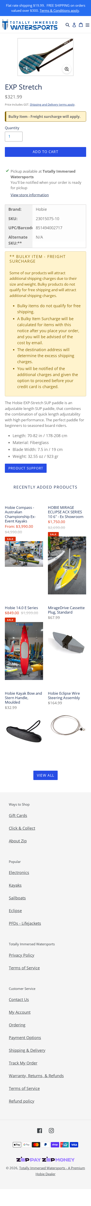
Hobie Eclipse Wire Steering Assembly (64, 695)
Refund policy (21, 1101)
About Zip (18, 841)
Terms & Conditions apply (59, 10)
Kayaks (15, 885)
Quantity (12, 127)
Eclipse (15, 910)
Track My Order (23, 1063)
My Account (19, 1012)
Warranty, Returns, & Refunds (36, 1075)
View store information (30, 194)
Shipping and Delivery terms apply (52, 104)
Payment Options (25, 1037)
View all (45, 775)
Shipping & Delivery (27, 1050)
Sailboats (17, 898)
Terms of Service (24, 968)
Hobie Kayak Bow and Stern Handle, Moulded (23, 698)
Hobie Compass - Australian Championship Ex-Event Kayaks (20, 514)
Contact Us (19, 999)
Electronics (19, 872)
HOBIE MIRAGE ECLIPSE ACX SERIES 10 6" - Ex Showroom (65, 512)
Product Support (25, 468)
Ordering (17, 1025)
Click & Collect (22, 828)
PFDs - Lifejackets (25, 923)
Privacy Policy (21, 955)
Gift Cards (18, 815)
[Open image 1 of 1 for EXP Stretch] (45, 57)
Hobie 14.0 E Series (21, 608)
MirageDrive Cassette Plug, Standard (66, 610)
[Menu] (87, 24)
